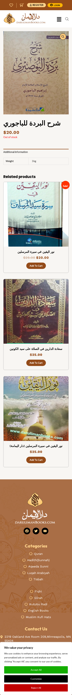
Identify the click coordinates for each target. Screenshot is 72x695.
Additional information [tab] (15, 152)
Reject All (36, 687)
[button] (59, 19)
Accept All (36, 669)
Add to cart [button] (36, 265)
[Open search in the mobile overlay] (67, 19)
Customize (36, 678)
